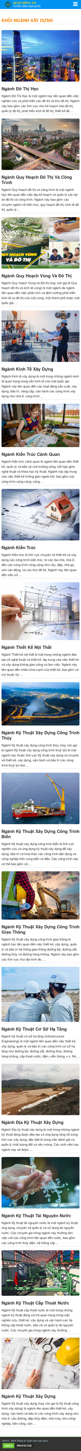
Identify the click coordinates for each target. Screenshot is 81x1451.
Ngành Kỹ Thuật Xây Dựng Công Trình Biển (40, 834)
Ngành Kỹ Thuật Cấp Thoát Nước (35, 1303)
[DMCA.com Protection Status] (18, 1448)
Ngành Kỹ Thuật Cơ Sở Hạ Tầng (34, 1029)
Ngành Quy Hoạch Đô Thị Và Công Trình (37, 179)
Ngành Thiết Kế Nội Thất (27, 647)
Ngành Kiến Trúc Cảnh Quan (31, 454)
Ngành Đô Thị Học (20, 88)
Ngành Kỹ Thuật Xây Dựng (29, 1396)
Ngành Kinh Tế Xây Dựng (27, 369)
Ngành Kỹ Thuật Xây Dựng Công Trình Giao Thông (40, 929)
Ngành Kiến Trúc (19, 547)
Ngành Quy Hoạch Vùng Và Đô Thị (37, 275)
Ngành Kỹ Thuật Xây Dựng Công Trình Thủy (40, 735)
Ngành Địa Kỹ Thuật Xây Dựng (33, 1122)
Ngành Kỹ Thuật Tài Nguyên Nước (36, 1215)
